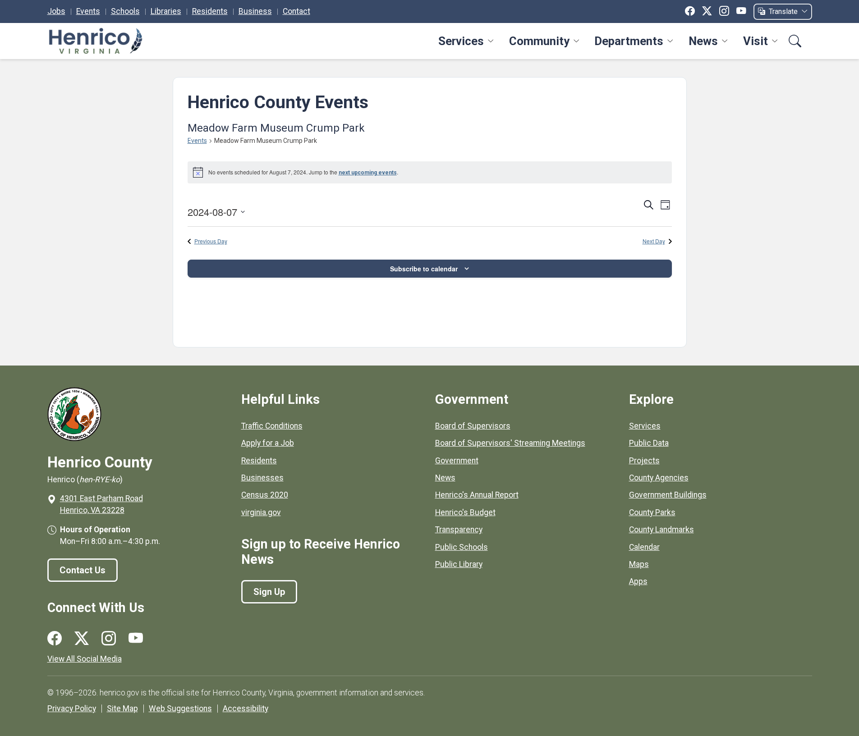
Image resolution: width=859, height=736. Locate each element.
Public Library (458, 564)
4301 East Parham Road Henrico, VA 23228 (101, 504)
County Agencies (659, 477)
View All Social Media (84, 658)
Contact (296, 11)
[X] (707, 11)
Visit (755, 41)
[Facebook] (690, 11)
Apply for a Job (267, 443)
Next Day (654, 241)
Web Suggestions (180, 708)
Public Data (649, 443)
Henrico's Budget (465, 512)
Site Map (122, 708)
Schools (125, 11)
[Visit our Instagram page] (108, 638)
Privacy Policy (71, 708)
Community (539, 41)
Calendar (644, 547)
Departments (628, 41)
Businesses (262, 477)
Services (461, 41)
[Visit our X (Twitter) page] (81, 638)
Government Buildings (668, 494)
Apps (638, 581)
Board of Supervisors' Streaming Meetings (510, 443)
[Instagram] (724, 11)
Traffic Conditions (272, 425)
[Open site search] (795, 41)
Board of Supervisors (472, 425)
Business (255, 11)
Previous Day (210, 241)
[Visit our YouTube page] (136, 638)
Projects (644, 460)
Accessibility (245, 708)
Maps (639, 564)
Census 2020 (264, 494)
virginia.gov (261, 512)
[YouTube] (741, 11)
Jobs (56, 11)
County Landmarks (661, 529)
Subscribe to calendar (424, 268)
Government (456, 460)
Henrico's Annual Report (477, 494)
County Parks (652, 512)
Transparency (458, 529)
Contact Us (83, 570)
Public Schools (461, 547)
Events (88, 11)
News (703, 41)
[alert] (430, 172)
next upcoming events (368, 172)
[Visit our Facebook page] (54, 638)
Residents (210, 11)
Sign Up (269, 591)
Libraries (166, 11)
